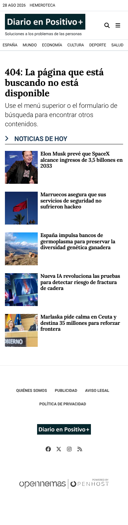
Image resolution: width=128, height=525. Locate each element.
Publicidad (66, 390)
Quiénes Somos (31, 390)
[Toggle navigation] (118, 25)
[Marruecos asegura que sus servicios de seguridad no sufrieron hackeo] (21, 208)
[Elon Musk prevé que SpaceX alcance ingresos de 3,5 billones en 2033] (21, 167)
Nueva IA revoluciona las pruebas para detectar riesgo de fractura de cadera (80, 282)
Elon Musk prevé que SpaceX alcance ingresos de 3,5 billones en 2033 (81, 160)
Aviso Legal (97, 390)
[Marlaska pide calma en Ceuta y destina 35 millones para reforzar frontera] (21, 330)
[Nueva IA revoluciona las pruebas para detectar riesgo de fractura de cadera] (21, 289)
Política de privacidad (62, 404)
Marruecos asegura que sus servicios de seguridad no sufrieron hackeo (73, 200)
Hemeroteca (42, 5)
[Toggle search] (107, 25)
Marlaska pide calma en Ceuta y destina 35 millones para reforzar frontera (80, 323)
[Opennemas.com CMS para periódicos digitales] (64, 490)
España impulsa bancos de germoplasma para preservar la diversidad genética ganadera (77, 241)
